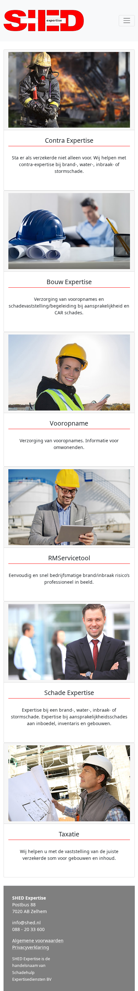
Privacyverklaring (30, 947)
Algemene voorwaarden (38, 940)
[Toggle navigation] (126, 20)
